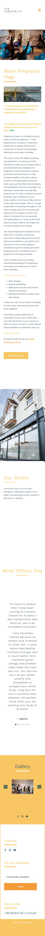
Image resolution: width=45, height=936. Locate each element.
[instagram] (22, 816)
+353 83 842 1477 (15, 913)
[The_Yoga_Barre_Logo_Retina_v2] (13, 9)
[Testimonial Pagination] (15, 724)
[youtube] (27, 816)
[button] (6, 787)
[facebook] (18, 816)
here (12, 130)
